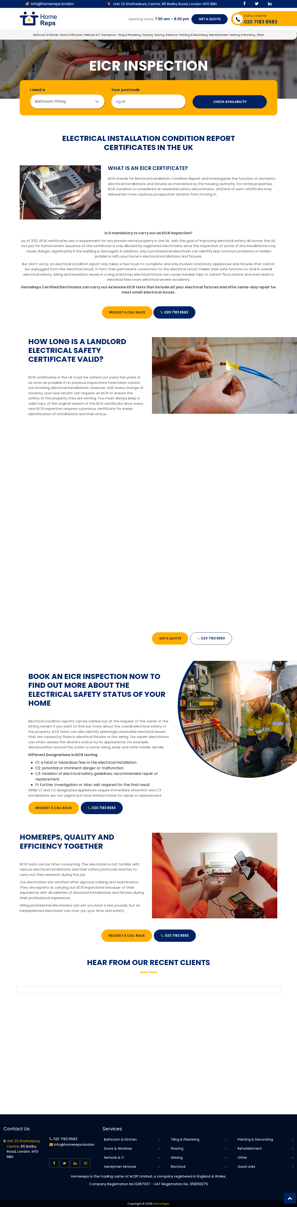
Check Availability (229, 101)
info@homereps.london (52, 4)
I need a (37, 89)
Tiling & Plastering (185, 1139)
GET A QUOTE (209, 19)
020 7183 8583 (176, 312)
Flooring (177, 1148)
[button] (290, 1198)
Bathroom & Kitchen (120, 1139)
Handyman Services (120, 1167)
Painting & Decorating (255, 1139)
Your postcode (125, 89)
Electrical (178, 1167)
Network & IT (114, 1157)
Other (242, 1157)
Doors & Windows (118, 1148)
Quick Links (246, 1167)
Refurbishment (250, 1148)
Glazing (177, 1157)
